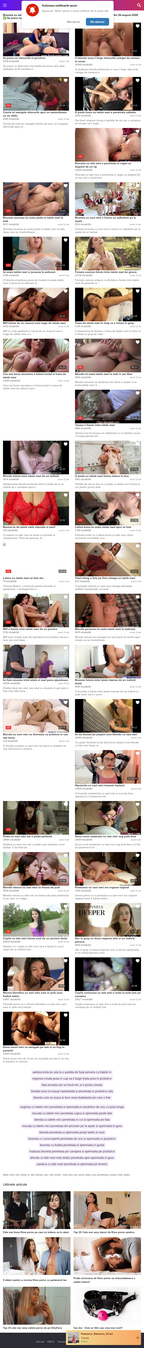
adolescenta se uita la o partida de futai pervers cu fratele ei (72, 1072)
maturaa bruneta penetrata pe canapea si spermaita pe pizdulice (72, 1151)
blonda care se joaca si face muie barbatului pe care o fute (72, 1097)
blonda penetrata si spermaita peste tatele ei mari (72, 1132)
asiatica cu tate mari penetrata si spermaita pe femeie (72, 1164)
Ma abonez (97, 21)
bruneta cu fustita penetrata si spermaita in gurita (72, 1145)
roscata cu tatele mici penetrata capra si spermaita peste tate (72, 1113)
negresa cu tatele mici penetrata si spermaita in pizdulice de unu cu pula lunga (72, 1107)
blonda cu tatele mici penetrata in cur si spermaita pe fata (72, 1119)
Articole (40, 1341)
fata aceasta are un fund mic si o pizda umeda (72, 1084)
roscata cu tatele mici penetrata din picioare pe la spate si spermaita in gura (72, 1126)
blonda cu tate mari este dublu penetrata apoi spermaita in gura (72, 1157)
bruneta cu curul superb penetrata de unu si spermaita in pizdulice (72, 1138)
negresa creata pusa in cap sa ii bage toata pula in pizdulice (72, 1078)
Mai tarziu (73, 21)
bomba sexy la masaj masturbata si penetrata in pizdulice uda (72, 1091)
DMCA (50, 1341)
